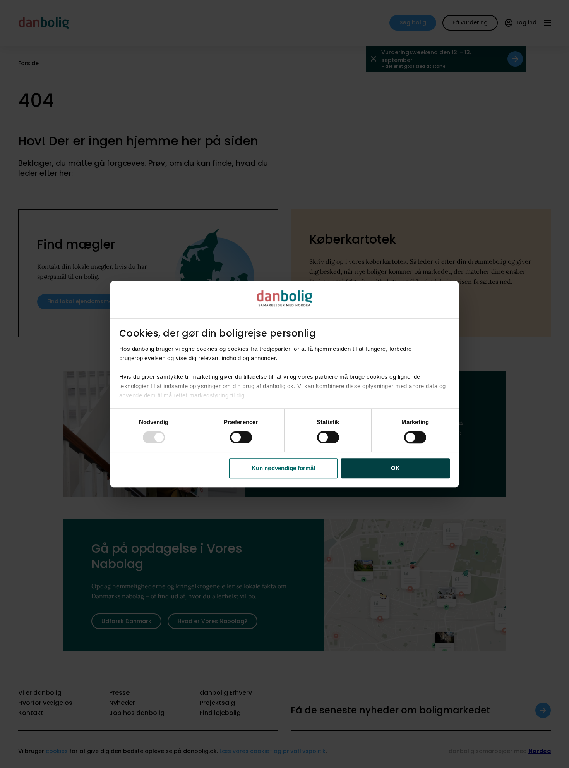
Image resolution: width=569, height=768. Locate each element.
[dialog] (284, 384)
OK (395, 468)
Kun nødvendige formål (283, 468)
